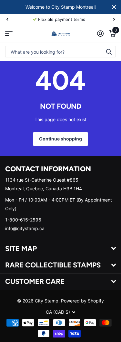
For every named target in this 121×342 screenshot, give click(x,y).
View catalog (9, 33)
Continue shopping (60, 138)
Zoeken (109, 51)
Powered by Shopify (82, 300)
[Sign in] (100, 33)
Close (114, 7)
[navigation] (7, 19)
